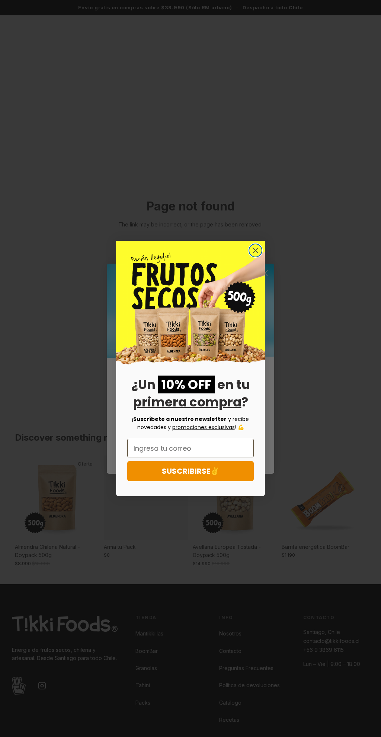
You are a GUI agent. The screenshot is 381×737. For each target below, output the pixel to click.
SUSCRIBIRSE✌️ (191, 471)
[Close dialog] (255, 250)
